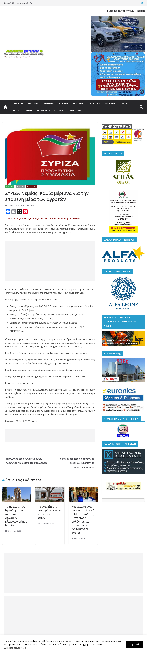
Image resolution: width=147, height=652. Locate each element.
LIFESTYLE (16, 110)
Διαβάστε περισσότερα (15, 647)
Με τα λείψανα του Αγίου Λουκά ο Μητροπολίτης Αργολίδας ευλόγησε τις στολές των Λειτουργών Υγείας (83, 520)
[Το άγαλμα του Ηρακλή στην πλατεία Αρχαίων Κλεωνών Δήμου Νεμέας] (16, 488)
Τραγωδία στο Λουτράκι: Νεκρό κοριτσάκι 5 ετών (49, 512)
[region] (73, 643)
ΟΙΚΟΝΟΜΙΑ (49, 103)
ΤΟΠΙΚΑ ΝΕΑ (17, 103)
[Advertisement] (50, 261)
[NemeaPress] (5, 107)
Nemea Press (28, 205)
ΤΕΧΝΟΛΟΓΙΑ (43, 110)
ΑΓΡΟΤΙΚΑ (95, 103)
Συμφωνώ (134, 644)
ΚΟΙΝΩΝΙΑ (33, 103)
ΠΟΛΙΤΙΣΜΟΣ (79, 103)
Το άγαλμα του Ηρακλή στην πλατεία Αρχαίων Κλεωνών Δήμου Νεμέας (16, 516)
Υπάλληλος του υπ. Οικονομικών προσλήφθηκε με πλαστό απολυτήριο (27, 460)
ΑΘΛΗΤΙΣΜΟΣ (111, 103)
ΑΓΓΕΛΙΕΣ (58, 110)
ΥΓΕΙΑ (124, 103)
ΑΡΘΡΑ (29, 110)
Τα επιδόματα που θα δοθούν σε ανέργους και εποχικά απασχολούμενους (76, 463)
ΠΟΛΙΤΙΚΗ (64, 103)
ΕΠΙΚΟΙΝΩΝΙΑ (74, 110)
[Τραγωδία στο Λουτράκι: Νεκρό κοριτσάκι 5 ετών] (49, 488)
